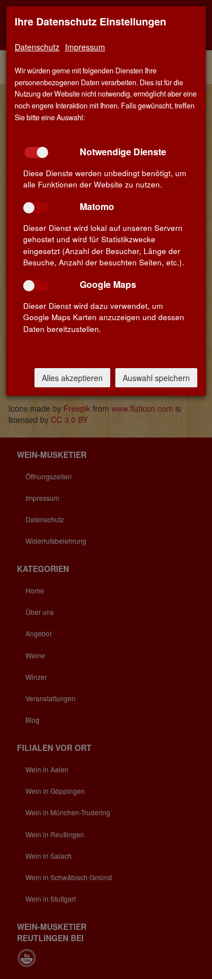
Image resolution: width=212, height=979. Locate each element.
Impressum (85, 47)
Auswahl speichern (156, 377)
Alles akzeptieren (72, 377)
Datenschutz (37, 47)
